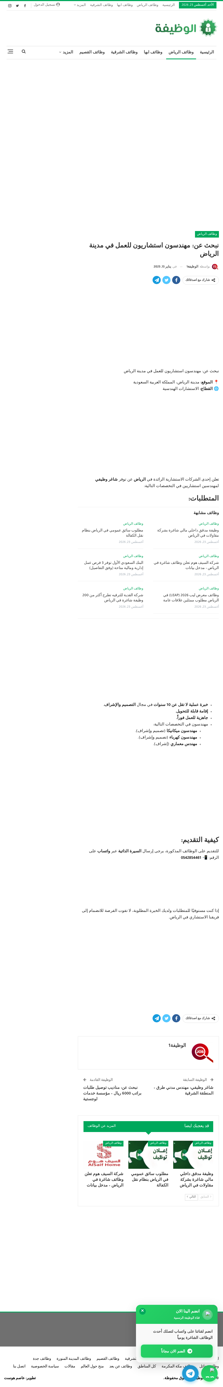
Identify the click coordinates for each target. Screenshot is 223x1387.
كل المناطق (147, 1367)
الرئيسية (168, 5)
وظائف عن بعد (120, 1367)
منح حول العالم (92, 1367)
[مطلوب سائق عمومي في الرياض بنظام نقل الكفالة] (148, 1155)
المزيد (81, 5)
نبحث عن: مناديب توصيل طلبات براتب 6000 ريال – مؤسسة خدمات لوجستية (112, 1094)
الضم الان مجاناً (173, 1351)
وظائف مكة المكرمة (178, 1367)
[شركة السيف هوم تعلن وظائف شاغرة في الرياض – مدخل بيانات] (103, 1155)
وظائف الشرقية (101, 5)
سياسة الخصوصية (45, 1367)
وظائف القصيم (92, 53)
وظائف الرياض (147, 5)
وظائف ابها (125, 5)
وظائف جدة (42, 1359)
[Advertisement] (111, 103)
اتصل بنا (19, 1367)
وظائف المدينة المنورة (74, 1359)
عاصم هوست (14, 1378)
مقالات (69, 1367)
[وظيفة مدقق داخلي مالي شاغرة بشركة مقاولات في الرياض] (193, 1155)
